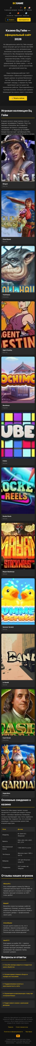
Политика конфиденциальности (13, 1031)
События (29, 9)
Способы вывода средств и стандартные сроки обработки (17, 966)
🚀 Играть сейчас (18, 98)
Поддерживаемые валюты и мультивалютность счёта (13, 985)
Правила (10, 1027)
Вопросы (20, 9)
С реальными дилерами (10, 9)
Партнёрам (29, 1031)
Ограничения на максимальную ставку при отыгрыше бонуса (18, 994)
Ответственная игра (22, 1027)
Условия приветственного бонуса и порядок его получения (15, 975)
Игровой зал (10, 14)
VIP (25, 9)
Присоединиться (24, 19)
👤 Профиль (10, 19)
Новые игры (26, 14)
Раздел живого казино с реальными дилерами (15, 1004)
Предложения (18, 14)
